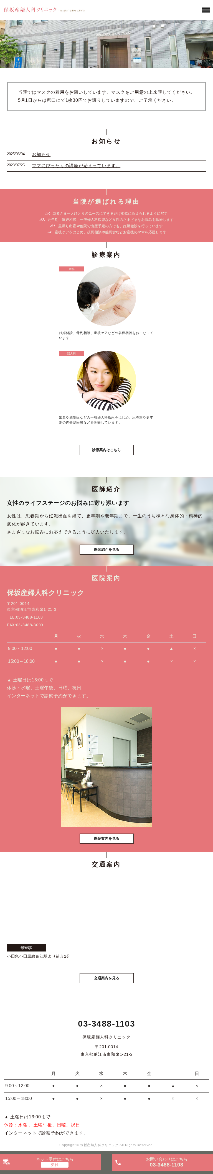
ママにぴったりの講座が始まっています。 (76, 165)
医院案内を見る (106, 838)
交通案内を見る (106, 978)
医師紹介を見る (106, 549)
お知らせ (41, 154)
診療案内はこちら (106, 450)
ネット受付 (54, 1159)
